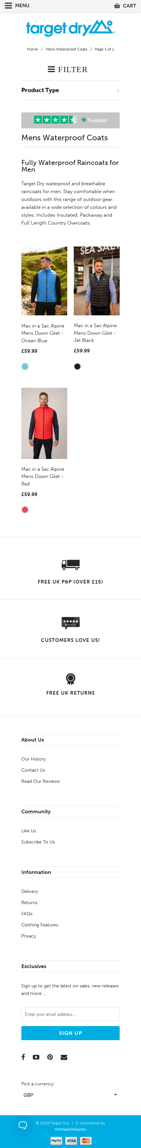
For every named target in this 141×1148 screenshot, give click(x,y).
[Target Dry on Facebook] (23, 1057)
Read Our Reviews (40, 781)
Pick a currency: (38, 1084)
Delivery (29, 891)
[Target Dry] (70, 27)
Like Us (28, 831)
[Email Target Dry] (64, 1057)
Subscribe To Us (38, 842)
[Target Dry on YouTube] (36, 1057)
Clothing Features (39, 925)
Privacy (28, 936)
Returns (29, 902)
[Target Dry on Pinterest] (50, 1057)
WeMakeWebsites (70, 1129)
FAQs (26, 914)
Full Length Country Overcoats (55, 223)
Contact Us (33, 770)
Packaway (91, 215)
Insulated (67, 215)
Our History (33, 759)
